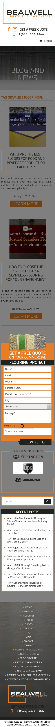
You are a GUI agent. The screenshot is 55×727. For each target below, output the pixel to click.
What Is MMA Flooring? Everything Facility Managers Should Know (28, 566)
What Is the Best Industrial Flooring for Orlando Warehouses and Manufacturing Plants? (27, 521)
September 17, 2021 (22, 308)
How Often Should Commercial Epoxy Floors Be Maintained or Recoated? (29, 575)
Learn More (26, 204)
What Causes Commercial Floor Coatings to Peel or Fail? (28, 531)
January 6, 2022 (22, 196)
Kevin (34, 196)
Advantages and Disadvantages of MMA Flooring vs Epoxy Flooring (27, 549)
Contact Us (36, 442)
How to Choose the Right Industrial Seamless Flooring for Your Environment (26, 273)
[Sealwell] (27, 13)
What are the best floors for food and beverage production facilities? (26, 160)
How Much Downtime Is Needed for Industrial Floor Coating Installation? (25, 584)
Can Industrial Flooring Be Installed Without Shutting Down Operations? (28, 557)
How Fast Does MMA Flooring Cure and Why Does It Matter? (26, 540)
